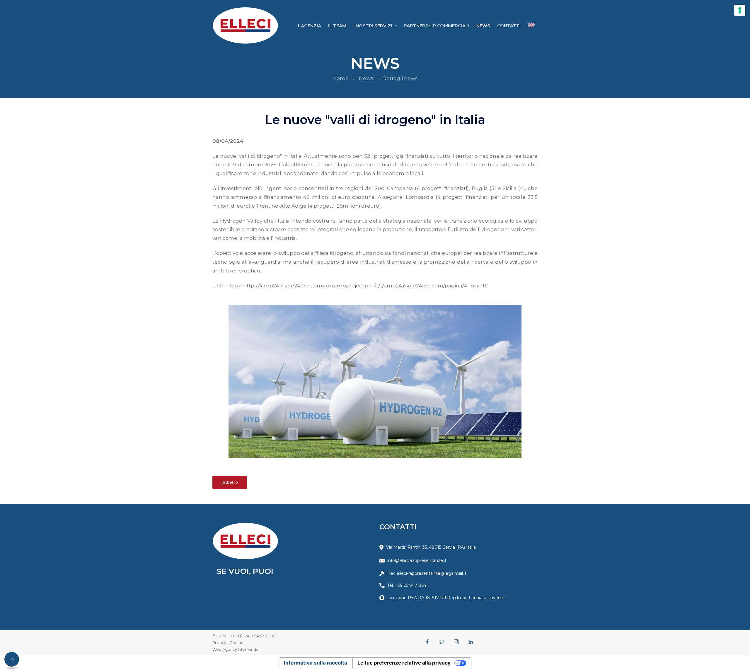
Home (341, 78)
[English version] (531, 26)
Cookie (236, 642)
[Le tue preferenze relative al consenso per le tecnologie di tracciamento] (739, 10)
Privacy (219, 642)
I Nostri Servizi (373, 25)
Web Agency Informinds (235, 649)
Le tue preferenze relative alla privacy (404, 663)
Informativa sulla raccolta (315, 663)
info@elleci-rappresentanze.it (416, 560)
